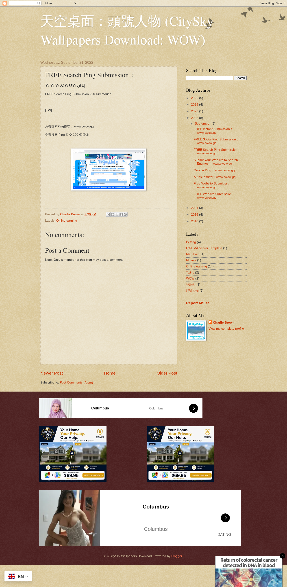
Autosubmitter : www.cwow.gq (215, 177)
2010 (195, 221)
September (203, 123)
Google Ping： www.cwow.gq (214, 170)
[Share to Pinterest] (125, 214)
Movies (191, 260)
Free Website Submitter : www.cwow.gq (211, 185)
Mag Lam (193, 254)
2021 (195, 208)
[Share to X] (117, 214)
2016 (195, 214)
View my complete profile (226, 328)
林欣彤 (191, 284)
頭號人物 (192, 290)
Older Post (167, 373)
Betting (191, 242)
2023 (195, 111)
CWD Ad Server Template (204, 248)
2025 (195, 104)
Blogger (176, 556)
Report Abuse (198, 303)
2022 (195, 118)
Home (110, 373)
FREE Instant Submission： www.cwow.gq (213, 130)
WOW (190, 278)
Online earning (66, 220)
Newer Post (51, 373)
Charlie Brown (224, 322)
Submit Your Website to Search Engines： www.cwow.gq (216, 161)
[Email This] (108, 214)
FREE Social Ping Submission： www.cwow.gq (216, 141)
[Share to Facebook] (121, 214)
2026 (195, 98)
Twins (190, 272)
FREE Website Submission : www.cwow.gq (213, 195)
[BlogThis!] (112, 214)
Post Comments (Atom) (76, 382)
